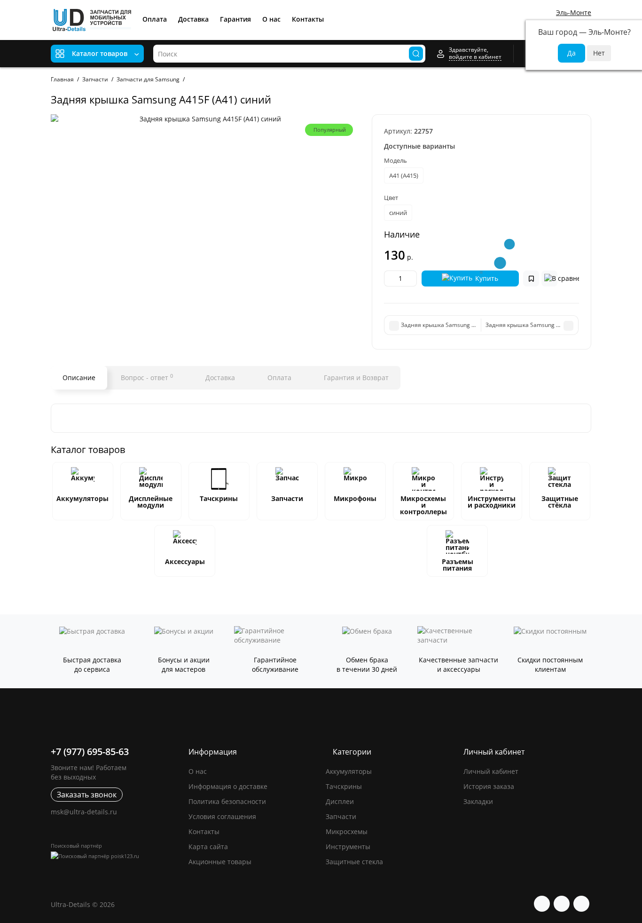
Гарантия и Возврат (355, 377)
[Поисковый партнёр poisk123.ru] (115, 856)
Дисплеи (340, 801)
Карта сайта (208, 846)
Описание (79, 377)
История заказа (488, 786)
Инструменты (348, 846)
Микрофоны (355, 498)
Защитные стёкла (559, 501)
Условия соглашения (222, 816)
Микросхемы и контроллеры (423, 505)
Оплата (154, 19)
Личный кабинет (490, 771)
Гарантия (235, 19)
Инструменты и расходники (492, 501)
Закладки (478, 801)
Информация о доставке (227, 786)
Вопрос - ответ (147, 377)
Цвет (391, 197)
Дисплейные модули (150, 501)
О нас (271, 19)
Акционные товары (219, 861)
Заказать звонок (87, 794)
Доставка (193, 19)
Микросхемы (347, 831)
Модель (395, 160)
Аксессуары (185, 561)
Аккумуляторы (82, 498)
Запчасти (287, 498)
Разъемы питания (457, 565)
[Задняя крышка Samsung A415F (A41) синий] (206, 119)
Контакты (308, 19)
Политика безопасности (227, 801)
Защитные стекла (354, 861)
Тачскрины (219, 498)
